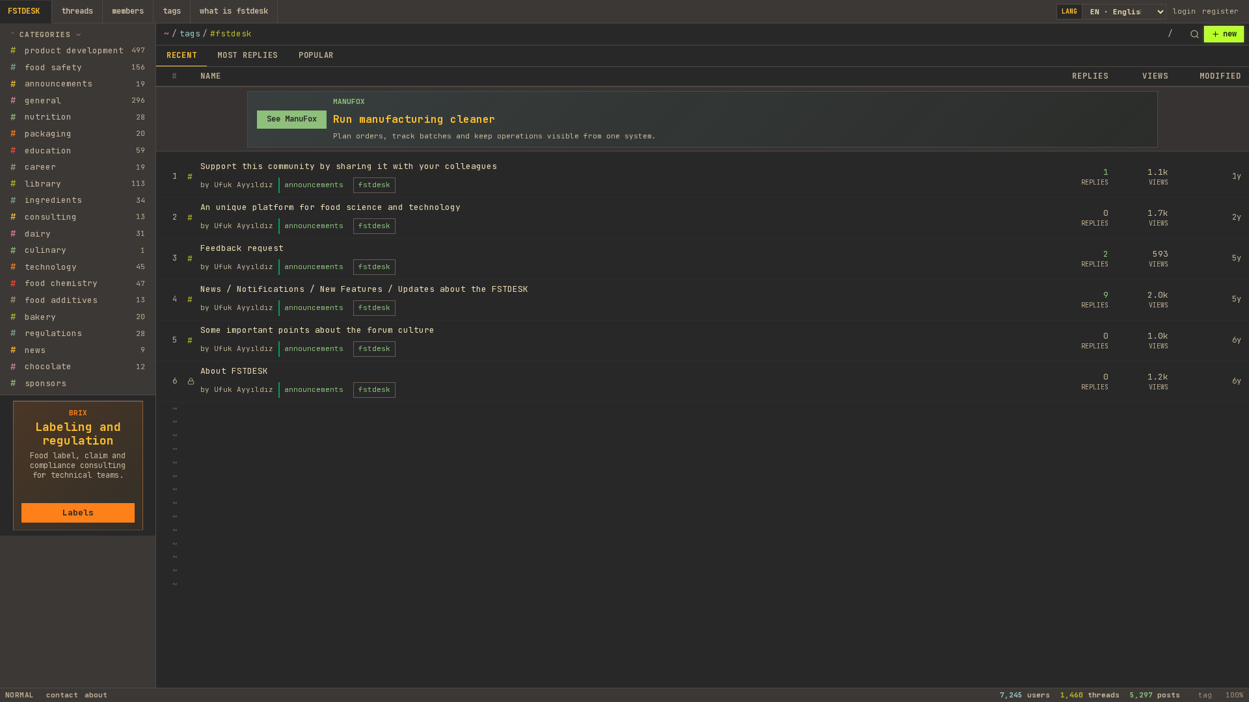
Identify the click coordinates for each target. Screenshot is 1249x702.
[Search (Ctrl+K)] (1194, 34)
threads (77, 11)
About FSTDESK (234, 370)
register (1220, 11)
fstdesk (374, 184)
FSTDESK (24, 11)
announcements (313, 184)
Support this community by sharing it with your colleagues (348, 166)
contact (62, 694)
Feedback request (242, 248)
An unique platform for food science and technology (330, 207)
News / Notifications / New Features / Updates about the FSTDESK (364, 288)
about (96, 694)
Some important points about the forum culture (317, 329)
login (1184, 11)
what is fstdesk (234, 11)
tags (172, 11)
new (1230, 34)
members (128, 11)
